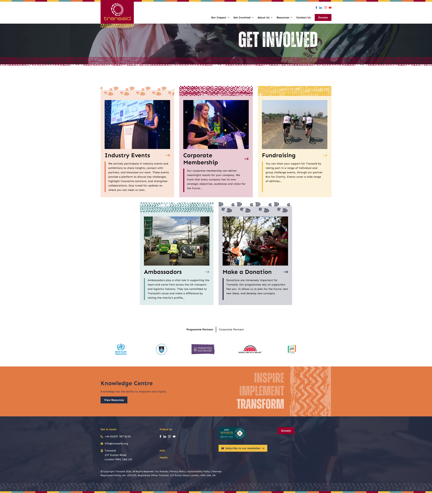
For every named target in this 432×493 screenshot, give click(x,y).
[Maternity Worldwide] (203, 349)
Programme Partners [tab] (199, 329)
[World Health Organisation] (121, 349)
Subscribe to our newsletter (242, 448)
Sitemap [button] (217, 471)
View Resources (114, 400)
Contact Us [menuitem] (303, 17)
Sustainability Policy (198, 471)
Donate (286, 430)
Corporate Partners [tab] (231, 329)
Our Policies (161, 471)
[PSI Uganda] (292, 349)
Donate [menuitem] (323, 17)
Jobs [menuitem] (162, 450)
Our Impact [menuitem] (218, 17)
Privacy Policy (178, 471)
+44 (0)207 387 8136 (118, 436)
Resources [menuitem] (283, 17)
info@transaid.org (116, 443)
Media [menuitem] (164, 457)
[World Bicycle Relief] (250, 349)
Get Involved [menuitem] (241, 17)
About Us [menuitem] (263, 17)
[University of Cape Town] (162, 349)
